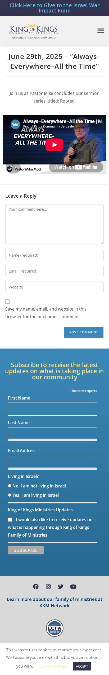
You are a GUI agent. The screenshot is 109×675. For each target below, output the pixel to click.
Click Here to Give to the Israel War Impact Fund (55, 8)
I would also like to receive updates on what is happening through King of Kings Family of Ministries (50, 527)
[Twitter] (60, 586)
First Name (19, 398)
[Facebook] (36, 586)
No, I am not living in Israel (39, 486)
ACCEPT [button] (82, 666)
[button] (100, 30)
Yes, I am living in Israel (35, 495)
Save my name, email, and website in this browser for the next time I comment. (46, 313)
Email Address (24, 451)
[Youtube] (73, 586)
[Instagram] (48, 586)
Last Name (19, 423)
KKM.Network (54, 605)
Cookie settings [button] (52, 666)
